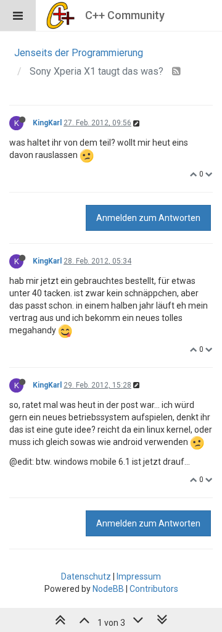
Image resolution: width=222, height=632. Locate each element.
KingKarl (47, 122)
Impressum (139, 576)
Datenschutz (86, 576)
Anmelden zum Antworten (148, 218)
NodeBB (108, 589)
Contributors (154, 589)
